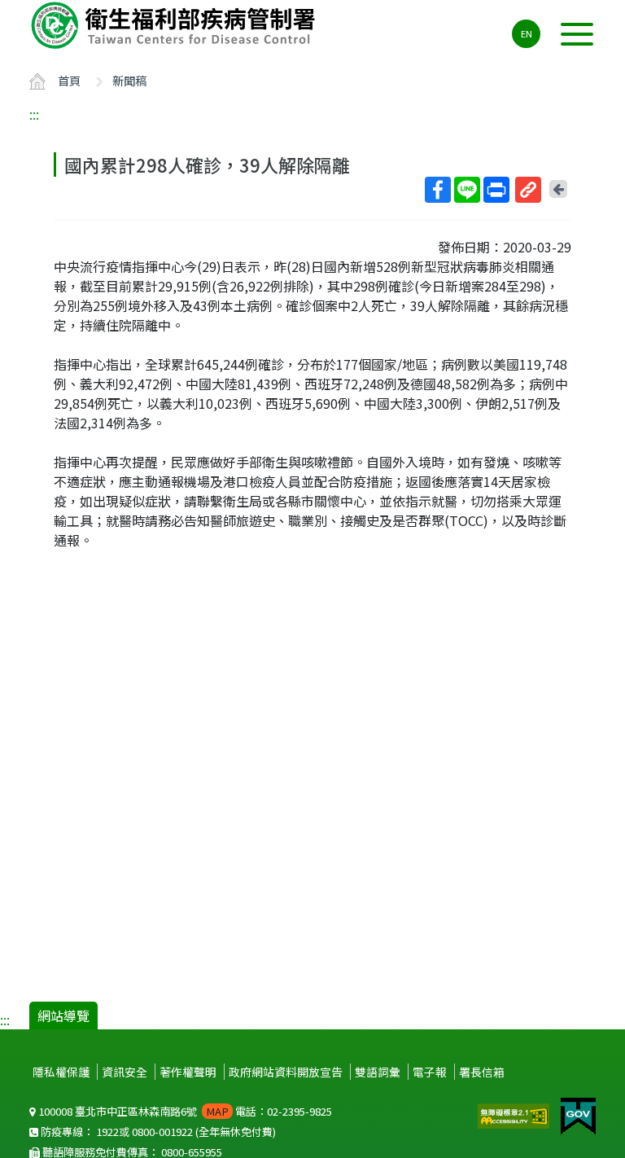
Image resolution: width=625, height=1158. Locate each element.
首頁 (69, 80)
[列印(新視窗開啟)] (496, 190)
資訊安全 (124, 1072)
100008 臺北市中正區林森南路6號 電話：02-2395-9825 (184, 1111)
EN (526, 33)
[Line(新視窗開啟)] (467, 190)
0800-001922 (162, 1131)
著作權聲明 (188, 1072)
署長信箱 (482, 1072)
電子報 (430, 1072)
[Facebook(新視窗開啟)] (437, 190)
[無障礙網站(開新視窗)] (515, 1114)
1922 (107, 1131)
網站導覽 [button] (63, 1015)
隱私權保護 (61, 1072)
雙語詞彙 (377, 1072)
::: (34, 114)
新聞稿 (129, 80)
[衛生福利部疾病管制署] (175, 25)
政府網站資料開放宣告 (286, 1072)
